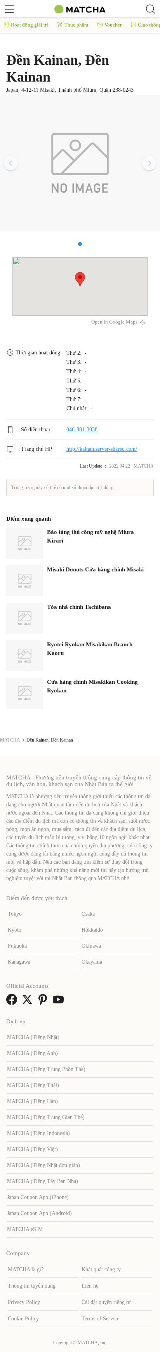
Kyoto (14, 930)
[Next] (149, 163)
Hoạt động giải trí (29, 25)
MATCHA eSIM (25, 1229)
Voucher (113, 25)
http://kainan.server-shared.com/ (101, 449)
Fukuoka (17, 946)
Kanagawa (19, 962)
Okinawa (91, 946)
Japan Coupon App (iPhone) (38, 1197)
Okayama (92, 962)
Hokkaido (92, 930)
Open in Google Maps (114, 322)
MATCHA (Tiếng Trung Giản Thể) (46, 1117)
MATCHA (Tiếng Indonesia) (38, 1133)
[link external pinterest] (44, 1002)
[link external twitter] (29, 1002)
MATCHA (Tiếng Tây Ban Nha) (42, 1181)
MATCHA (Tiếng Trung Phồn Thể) (46, 1069)
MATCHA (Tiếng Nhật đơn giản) (43, 1165)
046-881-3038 (81, 429)
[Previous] (11, 163)
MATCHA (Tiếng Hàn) (32, 1101)
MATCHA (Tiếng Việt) (32, 1149)
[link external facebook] (13, 1002)
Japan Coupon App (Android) (39, 1213)
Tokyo (15, 914)
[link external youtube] (60, 1002)
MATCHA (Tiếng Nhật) (33, 1037)
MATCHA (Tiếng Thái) (33, 1085)
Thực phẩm (76, 25)
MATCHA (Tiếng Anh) (32, 1053)
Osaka (88, 914)
